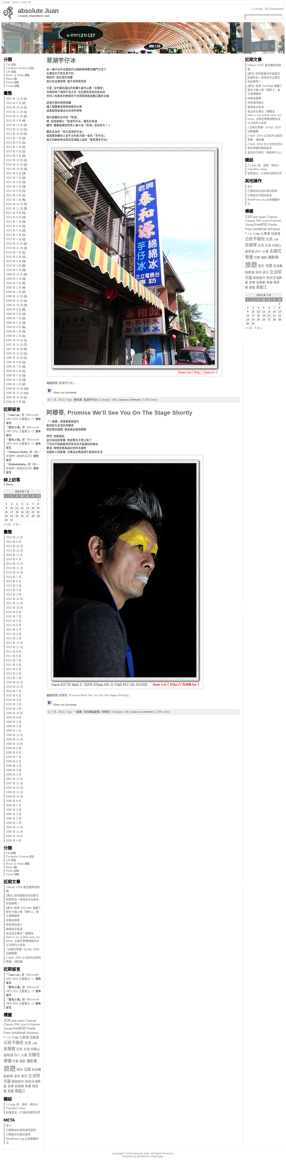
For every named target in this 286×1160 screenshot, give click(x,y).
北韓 (34, 1043)
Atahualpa (158, 1156)
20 (27, 512)
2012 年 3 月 (13, 195)
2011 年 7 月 (13, 221)
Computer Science (17, 68)
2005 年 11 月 (14, 393)
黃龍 (11, 1091)
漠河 (24, 1076)
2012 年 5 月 (13, 186)
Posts (259, 8)
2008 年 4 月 (13, 327)
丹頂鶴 (15, 1037)
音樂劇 (19, 1086)
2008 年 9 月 (13, 309)
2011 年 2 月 (13, 234)
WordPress (143, 1156)
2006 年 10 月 (14, 357)
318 (7, 1020)
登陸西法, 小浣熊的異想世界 (23, 1112)
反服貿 (9, 1048)
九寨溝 (24, 1037)
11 (16, 508)
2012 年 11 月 (14, 164)
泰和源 (78, 399)
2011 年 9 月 (13, 212)
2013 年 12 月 (14, 125)
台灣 (26, 1049)
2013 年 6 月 (13, 142)
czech (24, 1024)
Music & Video (15, 75)
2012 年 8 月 (13, 173)
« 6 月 (7, 524)
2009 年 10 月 (14, 274)
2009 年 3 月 (13, 283)
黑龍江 (20, 1091)
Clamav (31, 1020)
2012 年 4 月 (13, 190)
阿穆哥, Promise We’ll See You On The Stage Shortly (119, 412)
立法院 (34, 1075)
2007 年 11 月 (14, 344)
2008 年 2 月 (13, 335)
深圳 (17, 1076)
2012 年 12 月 (14, 160)
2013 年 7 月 (13, 138)
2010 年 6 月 (13, 256)
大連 (24, 1055)
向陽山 (35, 1049)
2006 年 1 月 (13, 384)
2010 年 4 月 (13, 261)
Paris (7, 1032)
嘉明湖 (8, 1055)
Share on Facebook (64, 392)
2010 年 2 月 (13, 270)
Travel (10, 85)
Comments (276, 8)
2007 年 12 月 (14, 340)
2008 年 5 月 (13, 322)
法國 (27, 1069)
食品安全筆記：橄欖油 (19, 933)
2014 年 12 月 (14, 111)
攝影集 (32, 1061)
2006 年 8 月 (13, 362)
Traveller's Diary (16, 1108)
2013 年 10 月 (14, 133)
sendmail (19, 1033)
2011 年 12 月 (14, 204)
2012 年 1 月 (13, 199)
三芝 (8, 1037)
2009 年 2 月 (13, 287)
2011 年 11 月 (14, 208)
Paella (31, 1028)
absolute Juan (38, 10)
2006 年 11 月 (14, 353)
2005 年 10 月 (14, 397)
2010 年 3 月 (13, 265)
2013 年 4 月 (13, 151)
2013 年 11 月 (14, 129)
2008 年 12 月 (14, 296)
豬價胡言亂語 (14, 929)
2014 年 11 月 (14, 116)
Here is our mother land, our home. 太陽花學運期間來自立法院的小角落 (23, 941)
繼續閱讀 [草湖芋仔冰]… (61, 383)
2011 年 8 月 (13, 217)
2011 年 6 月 (13, 226)
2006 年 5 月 (13, 371)
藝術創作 (18, 1081)
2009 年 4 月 (13, 278)
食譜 (28, 1086)
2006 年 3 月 (13, 375)
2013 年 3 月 (13, 155)
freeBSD (19, 1028)
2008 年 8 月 (13, 313)
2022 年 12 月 (14, 98)
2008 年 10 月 (14, 305)
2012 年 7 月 (13, 177)
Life (8, 71)
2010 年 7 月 (13, 252)
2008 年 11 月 (14, 300)
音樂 (11, 1086)
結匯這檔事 (13, 920)
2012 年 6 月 (13, 182)
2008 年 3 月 (13, 331)
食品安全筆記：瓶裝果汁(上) (264, 152)
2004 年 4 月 (13, 401)
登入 (9, 1125)
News (9, 78)
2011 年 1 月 (13, 239)
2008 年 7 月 (13, 318)
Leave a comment (129, 399)
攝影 (22, 1061)
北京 (27, 1043)
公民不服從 (13, 1042)
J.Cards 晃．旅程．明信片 (22, 1104)
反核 (19, 1049)
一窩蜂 (78, 711)
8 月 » (17, 524)
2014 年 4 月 (13, 120)
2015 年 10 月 (14, 107)
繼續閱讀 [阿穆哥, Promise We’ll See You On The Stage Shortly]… (88, 695)
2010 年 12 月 (14, 243)
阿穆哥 (106, 711)
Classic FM (11, 1024)
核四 (20, 1069)
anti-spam (18, 1020)
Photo (9, 82)
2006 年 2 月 (13, 379)
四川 (17, 1055)
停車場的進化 (14, 924)
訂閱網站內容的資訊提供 (21, 1130)
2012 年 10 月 (14, 168)
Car (8, 64)
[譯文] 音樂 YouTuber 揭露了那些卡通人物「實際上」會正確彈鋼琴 (23, 911)
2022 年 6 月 (13, 103)
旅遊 (10, 1068)
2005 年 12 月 (14, 388)
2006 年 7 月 (13, 366)
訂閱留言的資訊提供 (18, 1134)
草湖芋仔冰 (61, 60)
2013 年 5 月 (13, 147)
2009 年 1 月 (13, 292)
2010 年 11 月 (14, 248)
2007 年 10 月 (14, 349)
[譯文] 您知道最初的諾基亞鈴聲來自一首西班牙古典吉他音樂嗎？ (22, 899)
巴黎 (15, 1061)
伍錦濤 (34, 1037)
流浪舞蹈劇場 (92, 711)
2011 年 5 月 (13, 230)
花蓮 (7, 1081)
